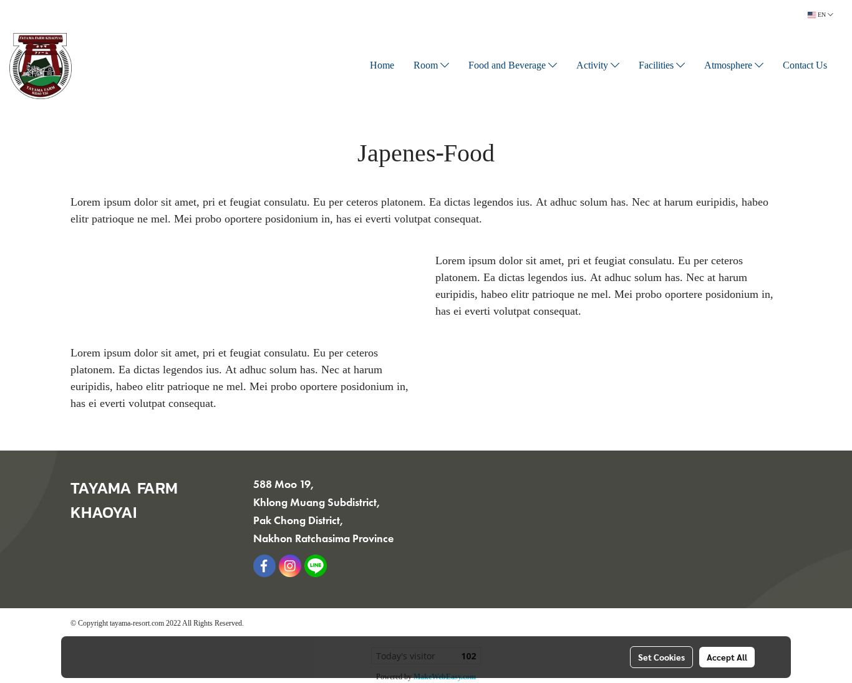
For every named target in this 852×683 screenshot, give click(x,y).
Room (427, 66)
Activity (593, 66)
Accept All (727, 656)
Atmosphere (729, 66)
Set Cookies (661, 656)
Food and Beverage (508, 66)
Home (382, 66)
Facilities (657, 66)
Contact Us (805, 66)
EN (822, 14)
